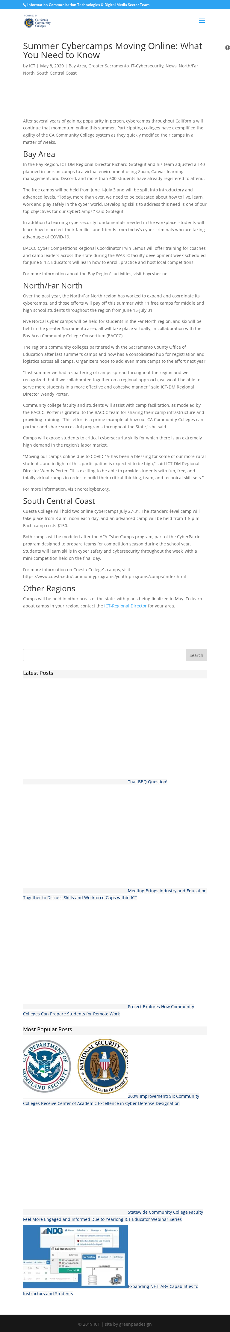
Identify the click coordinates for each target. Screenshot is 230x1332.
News (171, 66)
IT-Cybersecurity (147, 66)
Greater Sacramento (108, 66)
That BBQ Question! (147, 781)
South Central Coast (57, 73)
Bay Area (77, 66)
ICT (32, 66)
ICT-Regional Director (125, 606)
